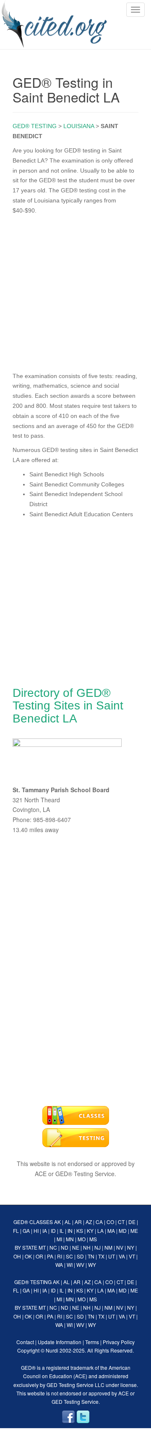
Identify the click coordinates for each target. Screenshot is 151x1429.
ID (53, 1230)
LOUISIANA (78, 126)
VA (122, 1256)
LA (100, 1230)
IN (70, 1230)
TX (101, 1256)
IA (44, 1230)
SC (69, 1256)
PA (50, 1256)
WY (92, 1264)
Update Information (59, 1341)
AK (57, 1221)
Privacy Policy (119, 1341)
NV (119, 1247)
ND (64, 1247)
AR (78, 1221)
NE (75, 1247)
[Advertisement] (75, 291)
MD (123, 1230)
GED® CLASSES (33, 1221)
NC (53, 1247)
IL (62, 1230)
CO (110, 1221)
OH (17, 1256)
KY (90, 1230)
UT (111, 1256)
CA (99, 1221)
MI (59, 1238)
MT (42, 1247)
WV (80, 1264)
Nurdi (52, 1350)
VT (132, 1256)
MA (111, 1230)
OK (28, 1256)
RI (59, 1256)
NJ (97, 1247)
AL (68, 1221)
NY (130, 1247)
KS (79, 1230)
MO (82, 1238)
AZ (89, 1221)
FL (16, 1230)
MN (70, 1238)
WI (70, 1264)
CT (121, 1221)
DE (131, 1221)
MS (93, 1238)
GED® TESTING (35, 126)
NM (108, 1247)
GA (26, 1230)
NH (87, 1247)
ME (134, 1230)
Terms (92, 1341)
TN (91, 1256)
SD (80, 1256)
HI (36, 1230)
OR (39, 1256)
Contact (25, 1341)
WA (59, 1264)
